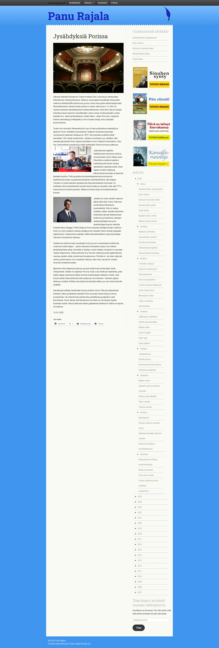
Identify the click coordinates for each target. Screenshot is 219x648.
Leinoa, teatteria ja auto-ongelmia (148, 483)
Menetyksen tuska (146, 295)
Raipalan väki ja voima (147, 216)
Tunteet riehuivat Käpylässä (150, 285)
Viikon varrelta (144, 401)
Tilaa (138, 627)
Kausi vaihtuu (138, 43)
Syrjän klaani (138, 59)
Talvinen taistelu (145, 407)
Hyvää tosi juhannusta (148, 269)
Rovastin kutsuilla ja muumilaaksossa (147, 446)
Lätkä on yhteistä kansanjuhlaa (146, 303)
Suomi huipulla (144, 332)
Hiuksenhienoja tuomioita (149, 253)
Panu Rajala (78, 16)
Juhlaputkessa (145, 354)
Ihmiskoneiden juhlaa (141, 53)
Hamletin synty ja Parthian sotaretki (149, 388)
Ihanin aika (143, 338)
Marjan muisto (144, 380)
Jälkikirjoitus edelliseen (148, 317)
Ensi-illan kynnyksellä (147, 242)
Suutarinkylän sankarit (148, 237)
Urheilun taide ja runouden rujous (149, 425)
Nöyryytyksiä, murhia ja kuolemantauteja (148, 462)
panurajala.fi (56, 3)
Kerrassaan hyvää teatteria (150, 364)
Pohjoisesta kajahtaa (147, 370)
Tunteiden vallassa (146, 263)
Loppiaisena (143, 491)
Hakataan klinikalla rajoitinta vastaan (150, 436)
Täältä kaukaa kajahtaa (148, 248)
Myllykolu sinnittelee (147, 232)
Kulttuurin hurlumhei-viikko (143, 48)
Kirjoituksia (102, 3)
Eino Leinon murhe (146, 475)
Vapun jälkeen (144, 343)
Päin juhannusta (145, 274)
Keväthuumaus (145, 359)
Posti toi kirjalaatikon (147, 279)
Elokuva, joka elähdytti (148, 396)
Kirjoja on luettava (146, 470)
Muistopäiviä (144, 417)
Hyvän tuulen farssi (146, 290)
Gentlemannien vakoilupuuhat (145, 38)
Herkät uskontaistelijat (148, 322)
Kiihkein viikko (144, 327)
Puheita (114, 3)
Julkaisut (88, 3)
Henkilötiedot (74, 3)
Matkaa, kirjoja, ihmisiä (148, 221)
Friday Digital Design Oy (79, 644)
